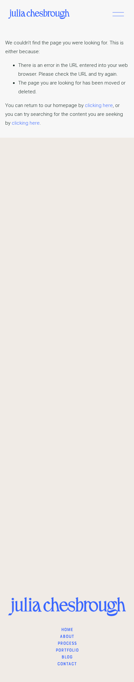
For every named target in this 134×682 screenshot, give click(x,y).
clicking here (99, 105)
